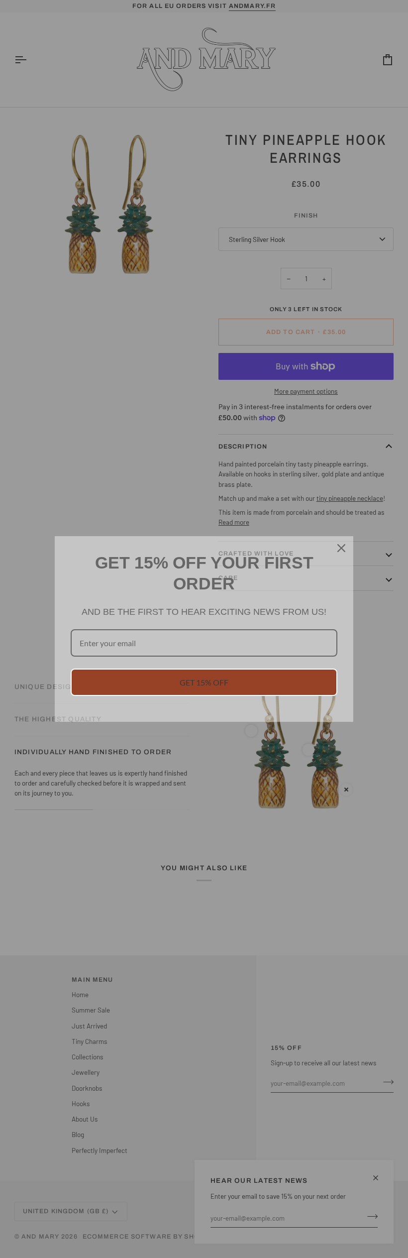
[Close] (341, 548)
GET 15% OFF (204, 682)
